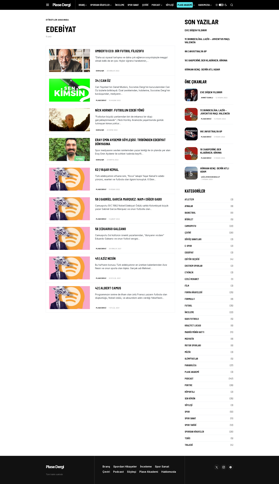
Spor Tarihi (190, 424)
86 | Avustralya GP (196, 51)
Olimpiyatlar (191, 358)
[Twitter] (216, 467)
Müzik (188, 351)
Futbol (188, 305)
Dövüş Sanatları (193, 239)
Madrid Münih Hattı (194, 332)
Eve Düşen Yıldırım (196, 30)
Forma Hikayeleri (193, 292)
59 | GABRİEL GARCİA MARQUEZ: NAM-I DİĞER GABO (128, 199)
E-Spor (188, 245)
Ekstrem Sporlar (193, 265)
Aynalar (189, 205)
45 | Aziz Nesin (105, 258)
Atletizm (189, 199)
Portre (188, 385)
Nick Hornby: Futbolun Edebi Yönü (119, 110)
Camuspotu (190, 225)
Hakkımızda (168, 471)
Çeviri (188, 232)
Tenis (187, 438)
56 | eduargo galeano (110, 229)
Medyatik (189, 338)
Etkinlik (189, 272)
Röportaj (190, 391)
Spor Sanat (190, 418)
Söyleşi (188, 404)
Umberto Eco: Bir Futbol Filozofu (119, 51)
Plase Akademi (192, 371)
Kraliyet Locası (193, 325)
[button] (47, 5)
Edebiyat (189, 252)
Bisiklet (189, 219)
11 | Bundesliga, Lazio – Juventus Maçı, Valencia (207, 40)
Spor (187, 411)
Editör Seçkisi (192, 259)
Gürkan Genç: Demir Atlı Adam (202, 69)
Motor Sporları (193, 345)
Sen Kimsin (190, 398)
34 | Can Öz (103, 81)
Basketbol (190, 212)
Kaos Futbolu (192, 318)
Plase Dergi (61, 4)
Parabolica (190, 365)
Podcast (189, 378)
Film (187, 285)
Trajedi (189, 444)
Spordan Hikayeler (194, 431)
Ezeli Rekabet (192, 278)
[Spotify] (230, 467)
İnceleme (189, 312)
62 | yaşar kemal (107, 170)
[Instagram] (223, 467)
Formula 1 (190, 298)
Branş (106, 466)
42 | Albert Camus (108, 288)
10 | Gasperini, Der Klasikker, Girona (206, 60)
